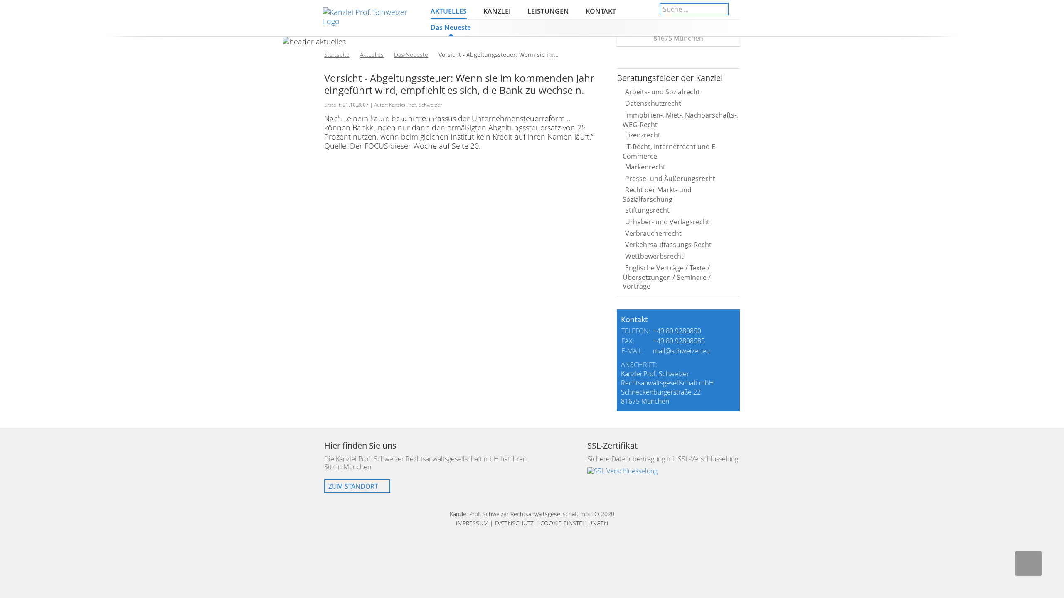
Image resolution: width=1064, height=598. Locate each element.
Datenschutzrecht (653, 103)
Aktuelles (449, 11)
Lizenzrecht (642, 135)
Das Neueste (451, 27)
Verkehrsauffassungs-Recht (668, 244)
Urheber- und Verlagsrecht (667, 221)
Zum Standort (353, 486)
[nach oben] (1028, 563)
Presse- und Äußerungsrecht (670, 178)
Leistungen (548, 11)
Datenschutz (514, 523)
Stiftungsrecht (647, 210)
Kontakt (601, 11)
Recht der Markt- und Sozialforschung (657, 194)
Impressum (472, 523)
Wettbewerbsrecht (654, 256)
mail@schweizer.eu (681, 350)
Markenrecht (645, 167)
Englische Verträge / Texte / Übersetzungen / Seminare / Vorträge (667, 277)
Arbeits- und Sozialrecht (662, 91)
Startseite (337, 55)
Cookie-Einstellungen (574, 523)
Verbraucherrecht (653, 233)
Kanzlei (497, 11)
